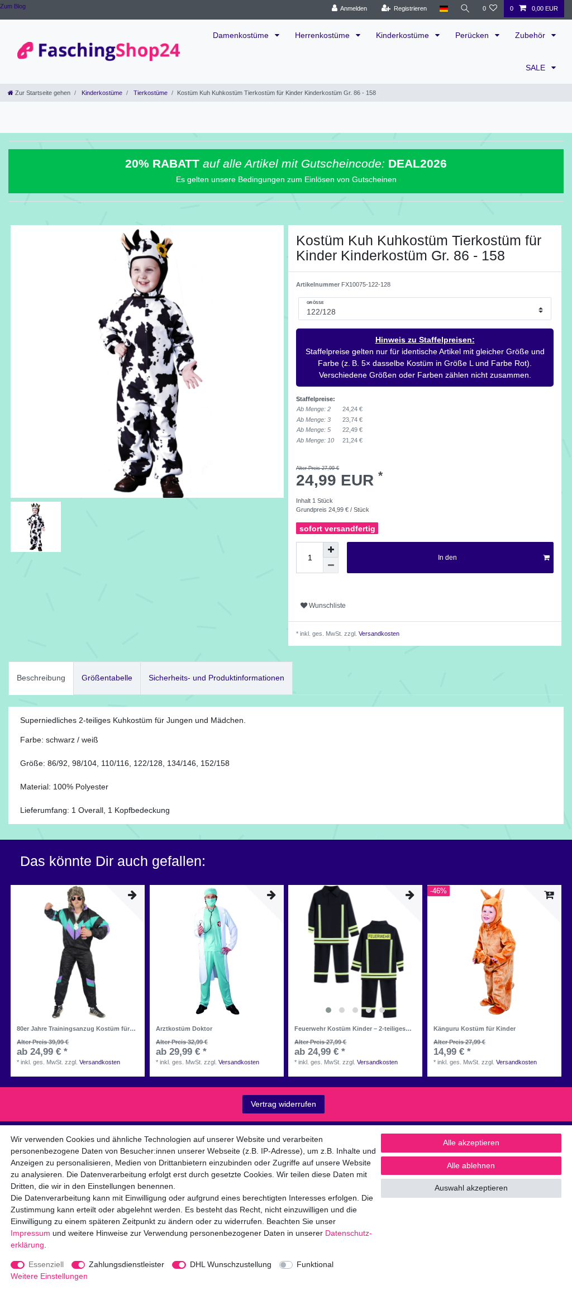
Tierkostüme (150, 92)
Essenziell (46, 1264)
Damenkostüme (242, 35)
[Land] (443, 8)
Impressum (30, 1233)
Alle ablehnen (471, 1165)
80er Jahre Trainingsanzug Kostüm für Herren (73, 1028)
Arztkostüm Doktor (184, 1028)
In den (447, 557)
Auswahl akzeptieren (471, 1187)
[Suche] (465, 8)
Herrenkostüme (323, 35)
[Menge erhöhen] (331, 550)
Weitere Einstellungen (49, 1276)
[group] (355, 952)
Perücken (473, 35)
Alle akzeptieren (471, 1142)
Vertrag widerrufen (283, 1103)
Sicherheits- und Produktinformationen (216, 677)
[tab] (41, 677)
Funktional (315, 1264)
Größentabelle (107, 677)
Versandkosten (378, 633)
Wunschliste (326, 606)
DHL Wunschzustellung (230, 1264)
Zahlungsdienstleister (126, 1264)
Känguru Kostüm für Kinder (474, 1028)
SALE (536, 67)
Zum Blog (13, 6)
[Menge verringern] (331, 565)
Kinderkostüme (403, 35)
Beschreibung (41, 677)
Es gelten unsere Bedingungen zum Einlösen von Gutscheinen (286, 179)
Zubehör (531, 35)
